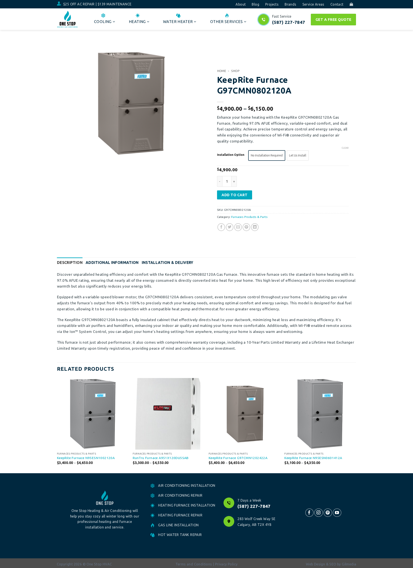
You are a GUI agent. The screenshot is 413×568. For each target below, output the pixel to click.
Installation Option (230, 154)
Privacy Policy (226, 564)
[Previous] (57, 425)
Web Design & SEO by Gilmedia (331, 564)
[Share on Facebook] (221, 227)
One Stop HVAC (99, 564)
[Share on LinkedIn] (255, 227)
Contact (337, 4)
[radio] (267, 155)
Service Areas (313, 4)
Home (221, 71)
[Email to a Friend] (238, 227)
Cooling (102, 22)
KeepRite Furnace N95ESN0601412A (313, 458)
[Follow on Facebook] (309, 512)
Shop (235, 71)
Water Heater (178, 22)
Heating (137, 22)
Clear (345, 148)
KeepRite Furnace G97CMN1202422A (238, 458)
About (241, 4)
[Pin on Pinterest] (246, 227)
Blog (255, 4)
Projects (272, 4)
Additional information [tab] (112, 262)
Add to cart (235, 195)
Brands (290, 4)
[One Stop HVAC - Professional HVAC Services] (67, 19)
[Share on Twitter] (230, 227)
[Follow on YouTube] (337, 512)
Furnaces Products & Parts (249, 217)
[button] (351, 4)
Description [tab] (70, 262)
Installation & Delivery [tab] (167, 262)
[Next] (356, 425)
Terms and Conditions (194, 564)
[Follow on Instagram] (318, 512)
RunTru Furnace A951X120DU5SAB (161, 458)
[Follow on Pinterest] (328, 512)
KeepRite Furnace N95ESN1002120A (86, 458)
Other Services (226, 22)
